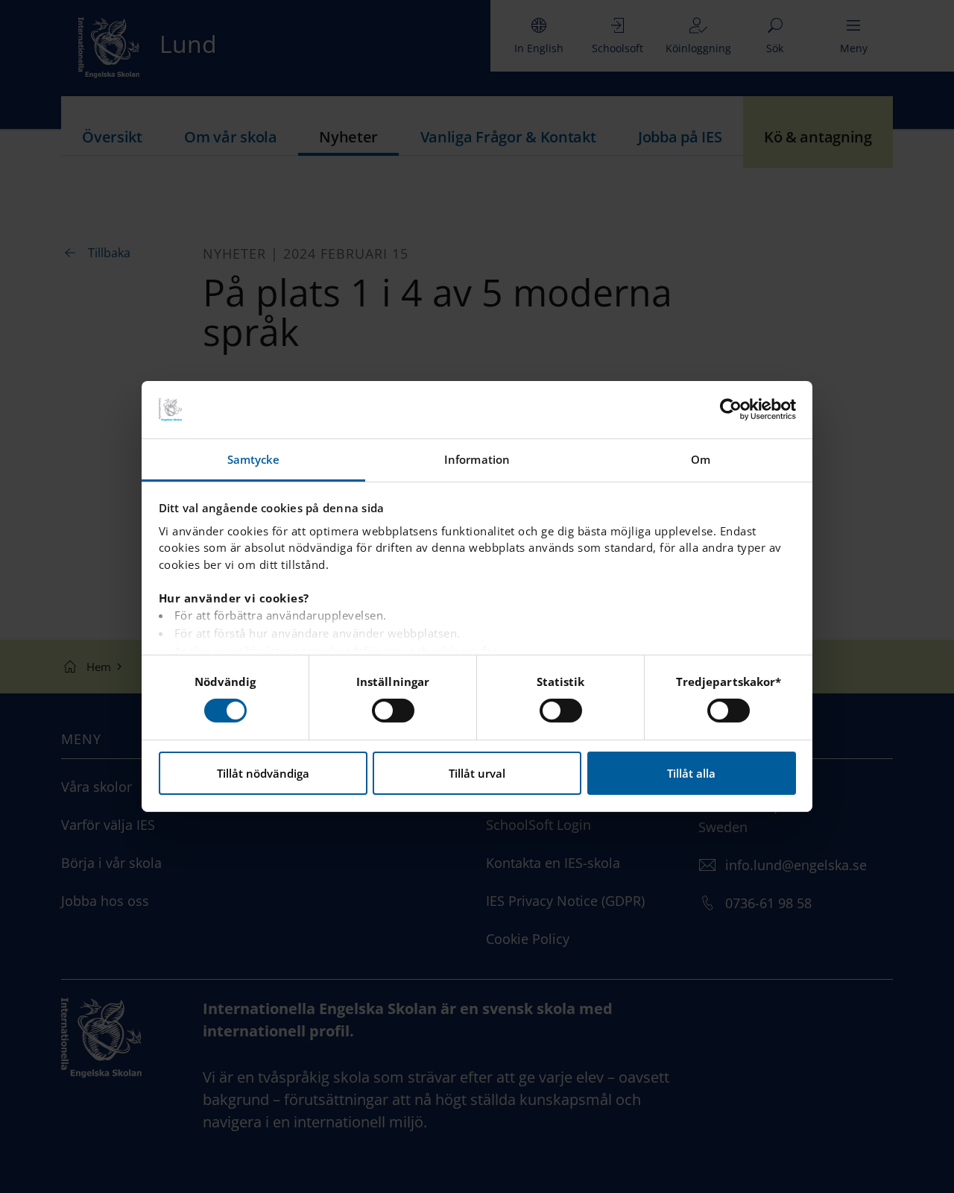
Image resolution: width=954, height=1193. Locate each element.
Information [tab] (477, 459)
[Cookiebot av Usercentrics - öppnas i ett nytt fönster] (731, 409)
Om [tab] (700, 459)
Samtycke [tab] (253, 459)
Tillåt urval (477, 773)
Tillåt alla (691, 773)
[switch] (393, 711)
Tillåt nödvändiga (263, 773)
